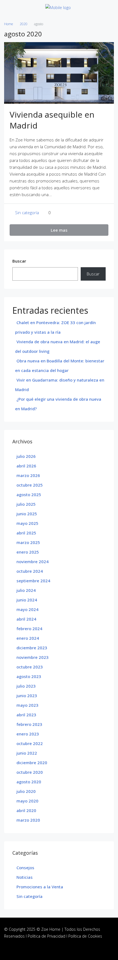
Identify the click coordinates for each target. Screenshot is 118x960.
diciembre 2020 (31, 762)
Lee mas (59, 230)
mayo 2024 (27, 609)
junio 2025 (26, 513)
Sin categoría (27, 212)
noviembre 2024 (32, 561)
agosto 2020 (28, 781)
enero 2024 (27, 638)
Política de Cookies (85, 936)
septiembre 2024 (33, 580)
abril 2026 (26, 466)
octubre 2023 (29, 667)
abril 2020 (26, 810)
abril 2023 (26, 714)
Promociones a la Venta (39, 886)
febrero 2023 (29, 724)
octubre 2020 (29, 772)
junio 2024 (26, 600)
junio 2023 (26, 695)
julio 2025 (26, 504)
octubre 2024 (29, 571)
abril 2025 (26, 533)
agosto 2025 (28, 494)
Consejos (25, 867)
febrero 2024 (29, 628)
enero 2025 (27, 552)
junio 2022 (26, 753)
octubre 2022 (29, 743)
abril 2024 (26, 619)
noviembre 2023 (32, 657)
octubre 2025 (29, 485)
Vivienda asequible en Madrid (52, 120)
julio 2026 (26, 456)
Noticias (24, 877)
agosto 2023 (28, 676)
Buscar (19, 261)
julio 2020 (26, 791)
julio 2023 (26, 686)
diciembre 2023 (31, 647)
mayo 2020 (27, 801)
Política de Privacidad (46, 936)
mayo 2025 (27, 523)
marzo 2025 (28, 542)
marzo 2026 (28, 475)
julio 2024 (26, 590)
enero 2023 (27, 734)
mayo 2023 (27, 705)
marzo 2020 (28, 820)
